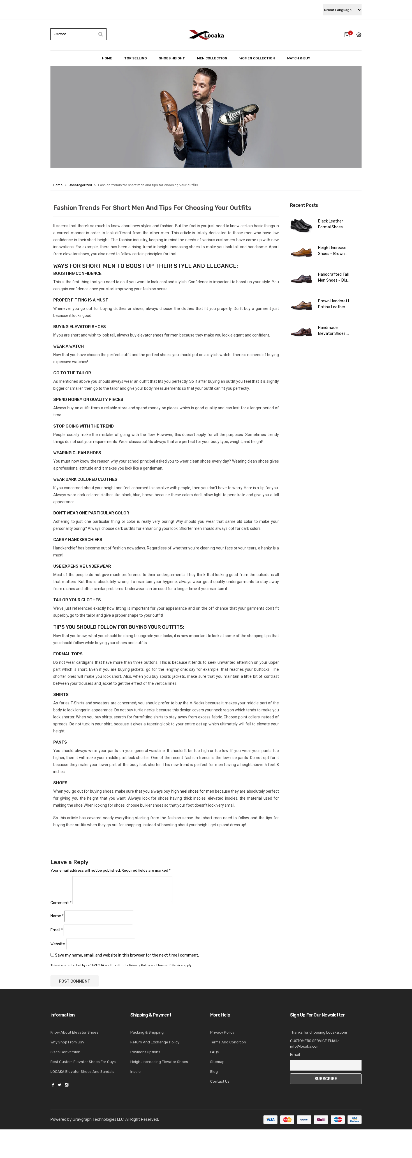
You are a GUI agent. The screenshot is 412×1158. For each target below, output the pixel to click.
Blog (214, 1071)
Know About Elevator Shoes (74, 1032)
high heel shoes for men (192, 791)
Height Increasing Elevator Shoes (159, 1062)
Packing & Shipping (147, 1032)
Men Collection (212, 58)
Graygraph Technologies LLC (98, 1119)
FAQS (214, 1052)
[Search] (100, 34)
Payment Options (145, 1052)
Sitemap (217, 1062)
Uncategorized (80, 185)
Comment (60, 903)
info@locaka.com (305, 1046)
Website (57, 944)
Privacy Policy (139, 965)
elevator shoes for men (158, 335)
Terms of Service (170, 965)
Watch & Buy (298, 58)
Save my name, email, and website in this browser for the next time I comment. (127, 955)
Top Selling (135, 58)
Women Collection (257, 58)
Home (107, 58)
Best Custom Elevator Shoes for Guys (83, 1062)
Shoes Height (172, 58)
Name (57, 916)
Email (56, 930)
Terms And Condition (228, 1042)
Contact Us (220, 1081)
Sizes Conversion (65, 1052)
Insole (135, 1071)
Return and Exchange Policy (154, 1042)
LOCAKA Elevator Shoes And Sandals (82, 1071)
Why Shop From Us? (67, 1042)
